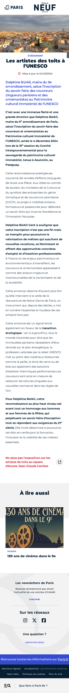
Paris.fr (63, 659)
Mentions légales (11, 668)
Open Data (13, 674)
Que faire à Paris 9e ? (33, 685)
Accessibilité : (45, 668)
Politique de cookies (33, 674)
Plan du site (55, 674)
